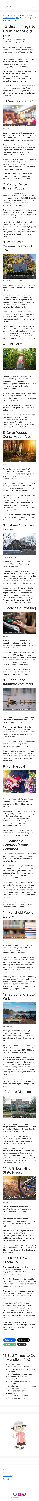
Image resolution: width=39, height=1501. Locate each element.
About (5, 1473)
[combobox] (19, 6)
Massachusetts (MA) (11, 18)
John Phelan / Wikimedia (17, 276)
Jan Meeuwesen (19, 39)
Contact (6, 1479)
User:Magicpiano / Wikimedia (19, 552)
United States (26, 15)
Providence (16, 50)
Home (5, 15)
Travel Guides (14, 15)
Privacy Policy (8, 1476)
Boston (5, 50)
